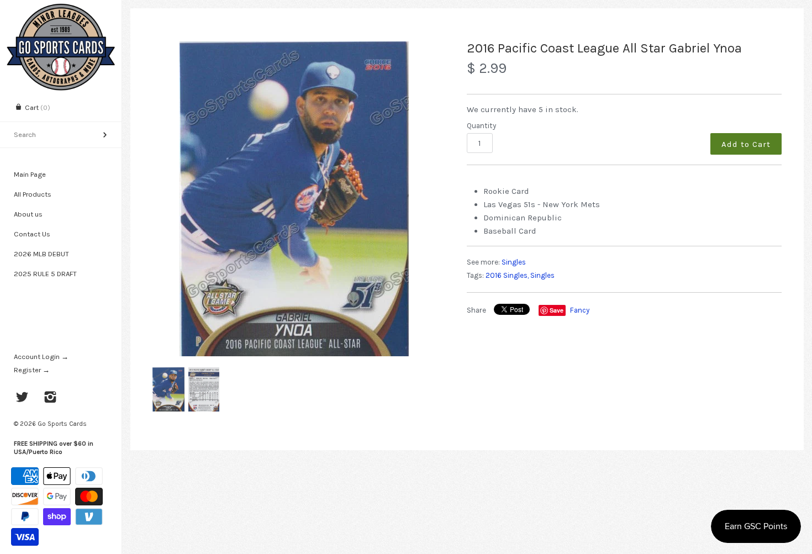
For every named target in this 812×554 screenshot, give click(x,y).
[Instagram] (50, 398)
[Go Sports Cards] (61, 9)
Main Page (30, 174)
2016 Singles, (507, 275)
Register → (32, 370)
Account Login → (41, 356)
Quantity (481, 126)
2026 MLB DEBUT (41, 254)
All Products (32, 194)
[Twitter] (22, 398)
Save (556, 310)
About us (28, 214)
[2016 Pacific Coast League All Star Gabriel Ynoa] (294, 198)
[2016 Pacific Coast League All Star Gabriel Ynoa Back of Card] (203, 389)
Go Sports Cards (62, 424)
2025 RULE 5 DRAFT (45, 274)
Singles (514, 262)
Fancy (579, 310)
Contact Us (32, 234)
